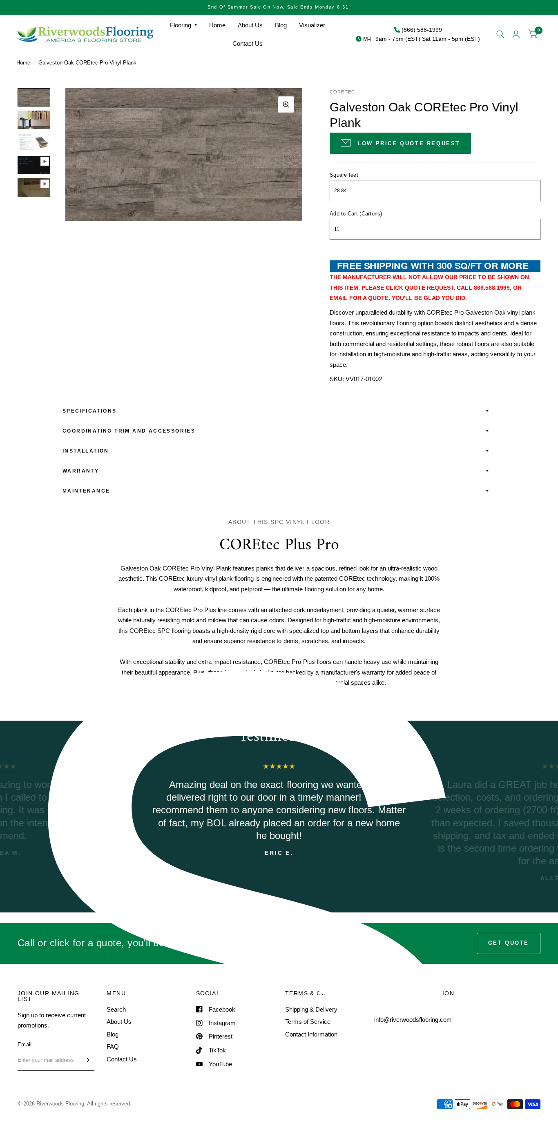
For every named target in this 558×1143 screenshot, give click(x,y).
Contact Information (311, 1034)
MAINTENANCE (86, 491)
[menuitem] (183, 25)
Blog (281, 25)
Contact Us (247, 43)
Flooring (180, 25)
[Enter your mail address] (86, 1060)
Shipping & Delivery (311, 1009)
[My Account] (516, 34)
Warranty (80, 471)
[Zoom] (286, 104)
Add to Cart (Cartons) (356, 214)
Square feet (344, 175)
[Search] (500, 34)
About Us (250, 25)
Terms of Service (307, 1021)
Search (116, 1009)
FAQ (113, 1046)
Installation (85, 451)
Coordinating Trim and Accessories (128, 431)
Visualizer (312, 25)
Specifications (89, 411)
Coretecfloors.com (333, 701)
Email (24, 1044)
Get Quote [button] (508, 943)
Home (217, 25)
